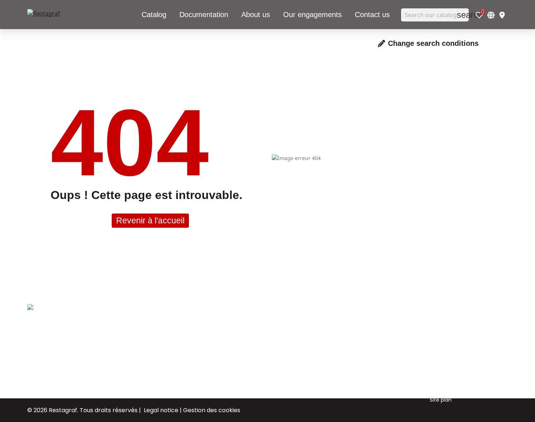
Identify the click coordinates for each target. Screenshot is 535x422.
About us (303, 323)
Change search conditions (433, 43)
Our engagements (315, 334)
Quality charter (449, 345)
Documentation (312, 345)
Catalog (302, 367)
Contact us (306, 356)
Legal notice (161, 410)
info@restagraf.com (53, 368)
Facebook (378, 323)
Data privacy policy (454, 378)
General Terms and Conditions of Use (454, 329)
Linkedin (376, 334)
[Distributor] (502, 15)
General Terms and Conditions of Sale (454, 362)
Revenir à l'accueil (150, 220)
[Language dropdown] (491, 15)
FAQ (435, 389)
